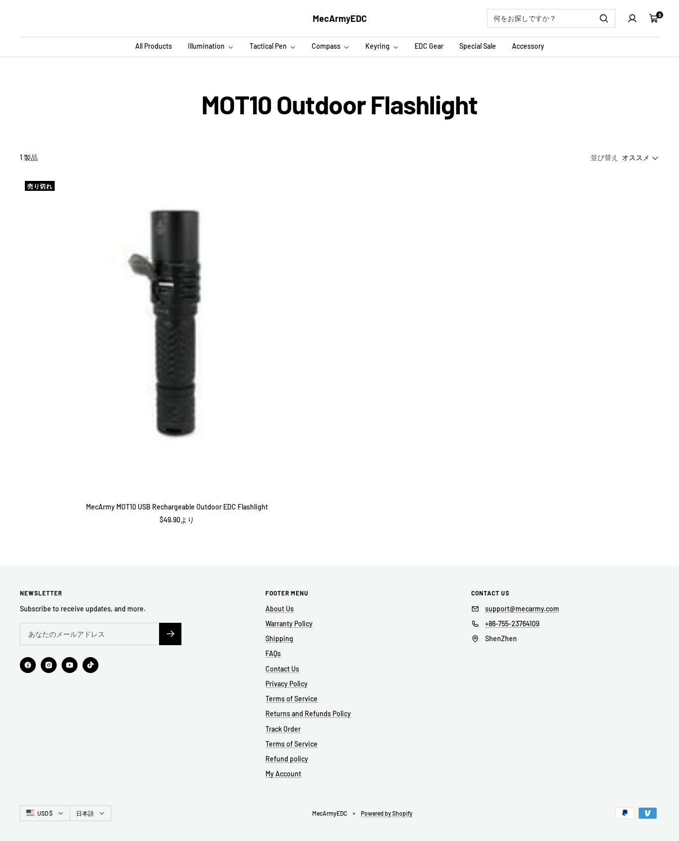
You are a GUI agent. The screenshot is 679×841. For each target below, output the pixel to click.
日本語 (85, 813)
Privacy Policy (286, 683)
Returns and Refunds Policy (308, 713)
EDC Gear (429, 46)
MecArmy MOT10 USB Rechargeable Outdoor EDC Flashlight (177, 507)
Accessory (528, 46)
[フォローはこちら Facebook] (28, 665)
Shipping (279, 638)
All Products (153, 46)
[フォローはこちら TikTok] (90, 665)
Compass (327, 46)
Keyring (378, 46)
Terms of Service (291, 698)
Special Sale (477, 46)
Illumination (207, 46)
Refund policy (286, 759)
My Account (283, 773)
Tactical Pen (269, 46)
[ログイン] (632, 18)
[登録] (170, 634)
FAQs (273, 653)
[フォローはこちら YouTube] (70, 665)
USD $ (45, 813)
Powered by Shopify (387, 813)
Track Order (283, 729)
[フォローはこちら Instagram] (49, 665)
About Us (279, 608)
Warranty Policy (289, 623)
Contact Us (282, 669)
